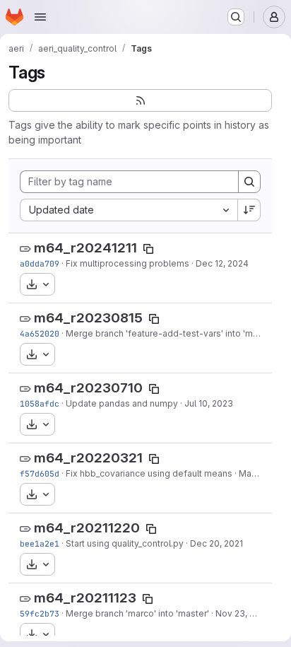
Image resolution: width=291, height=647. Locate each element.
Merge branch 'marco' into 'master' (137, 613)
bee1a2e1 (39, 543)
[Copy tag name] (148, 248)
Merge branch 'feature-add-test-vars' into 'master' (171, 333)
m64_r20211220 (87, 528)
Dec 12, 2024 (222, 263)
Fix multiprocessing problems (127, 263)
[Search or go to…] (235, 16)
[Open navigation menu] (40, 17)
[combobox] (128, 210)
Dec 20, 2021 (216, 543)
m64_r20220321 (88, 458)
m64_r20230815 (88, 318)
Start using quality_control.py (125, 543)
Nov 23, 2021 (241, 613)
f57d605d (39, 473)
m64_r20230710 (88, 388)
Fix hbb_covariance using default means (149, 473)
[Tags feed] (140, 100)
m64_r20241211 (85, 248)
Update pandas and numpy (122, 403)
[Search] (249, 181)
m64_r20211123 (85, 598)
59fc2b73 (39, 613)
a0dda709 (39, 263)
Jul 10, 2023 (208, 403)
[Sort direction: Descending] (249, 210)
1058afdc (39, 403)
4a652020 (39, 333)
